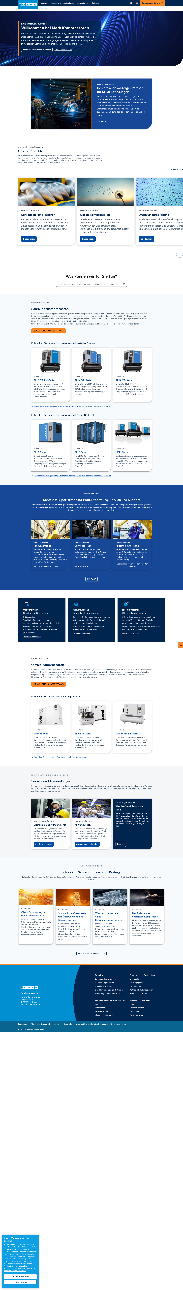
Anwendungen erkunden (87, 844)
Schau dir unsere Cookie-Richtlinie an (19, 1269)
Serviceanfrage (83, 545)
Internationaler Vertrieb (137, 3)
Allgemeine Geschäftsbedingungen (45, 1024)
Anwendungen (83, 3)
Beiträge (95, 3)
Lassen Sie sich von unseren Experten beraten (132, 565)
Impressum (22, 1024)
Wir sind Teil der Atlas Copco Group (31, 1029)
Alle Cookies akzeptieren (20, 1276)
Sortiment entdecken (32, 637)
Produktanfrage (42, 545)
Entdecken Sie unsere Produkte (37, 50)
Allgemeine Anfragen (127, 545)
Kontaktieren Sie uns (63, 50)
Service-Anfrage (81, 566)
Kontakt (103, 121)
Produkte (43, 3)
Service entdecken (43, 844)
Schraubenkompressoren (38, 214)
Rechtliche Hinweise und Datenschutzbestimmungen (86, 1024)
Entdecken (29, 239)
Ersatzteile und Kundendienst (62, 3)
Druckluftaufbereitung (154, 214)
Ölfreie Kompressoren (95, 214)
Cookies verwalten (118, 1024)
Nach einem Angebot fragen (46, 566)
